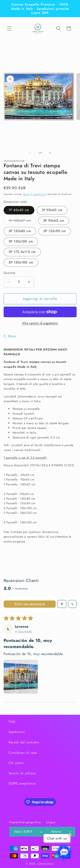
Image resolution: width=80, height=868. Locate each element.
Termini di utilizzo (22, 773)
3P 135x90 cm (54, 231)
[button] (9, 28)
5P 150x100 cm (21, 262)
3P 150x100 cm (21, 241)
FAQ (12, 721)
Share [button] (12, 336)
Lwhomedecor (46, 864)
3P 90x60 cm (53, 220)
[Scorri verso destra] (50, 152)
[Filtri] (61, 604)
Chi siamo (16, 763)
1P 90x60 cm (52, 210)
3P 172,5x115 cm (22, 251)
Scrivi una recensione (29, 604)
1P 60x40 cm (19, 210)
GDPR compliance (22, 783)
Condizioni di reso (23, 752)
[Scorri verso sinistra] (30, 152)
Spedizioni (17, 732)
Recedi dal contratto (24, 742)
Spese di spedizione (34, 194)
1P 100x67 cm (22, 221)
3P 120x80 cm (20, 231)
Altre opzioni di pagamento (40, 323)
